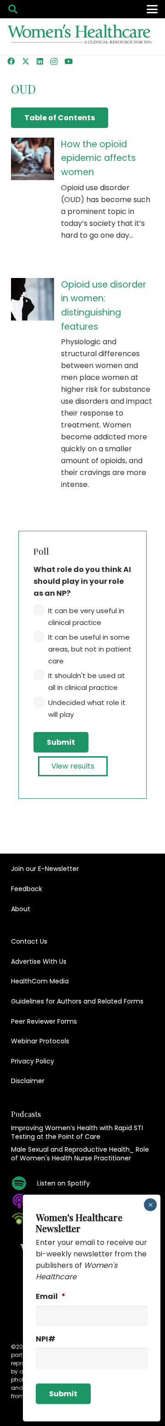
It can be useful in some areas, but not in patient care (90, 649)
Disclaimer (27, 1080)
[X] (25, 61)
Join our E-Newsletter (45, 868)
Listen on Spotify (63, 1183)
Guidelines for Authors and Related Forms (77, 1001)
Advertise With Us (38, 961)
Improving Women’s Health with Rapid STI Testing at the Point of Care (77, 1132)
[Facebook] (11, 61)
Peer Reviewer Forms (44, 1021)
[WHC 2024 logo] (80, 37)
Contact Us (29, 941)
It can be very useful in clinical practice (86, 616)
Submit (61, 742)
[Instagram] (53, 62)
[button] (13, 9)
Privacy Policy (32, 1061)
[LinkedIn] (40, 61)
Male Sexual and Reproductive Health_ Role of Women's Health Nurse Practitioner (80, 1154)
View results (72, 766)
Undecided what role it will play (87, 708)
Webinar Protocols (40, 1041)
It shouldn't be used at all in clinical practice (86, 681)
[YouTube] (69, 61)
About (20, 908)
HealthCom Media (40, 981)
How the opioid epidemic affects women (98, 158)
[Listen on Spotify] (24, 1183)
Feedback (26, 888)
